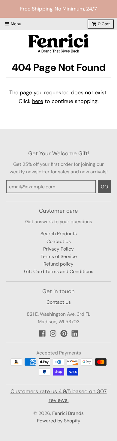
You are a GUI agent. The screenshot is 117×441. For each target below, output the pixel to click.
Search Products (58, 233)
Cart (104, 23)
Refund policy (59, 264)
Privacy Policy (58, 249)
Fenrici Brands (68, 413)
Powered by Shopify (58, 421)
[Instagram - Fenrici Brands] (53, 333)
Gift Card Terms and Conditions (58, 271)
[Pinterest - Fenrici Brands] (64, 333)
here (37, 101)
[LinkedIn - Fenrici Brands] (74, 333)
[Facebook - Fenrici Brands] (42, 333)
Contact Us (58, 241)
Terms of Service (58, 256)
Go (104, 187)
